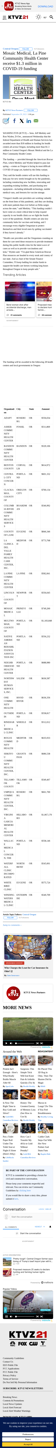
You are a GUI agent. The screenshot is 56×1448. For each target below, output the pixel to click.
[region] (28, 1246)
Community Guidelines (13, 1358)
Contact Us (8, 1361)
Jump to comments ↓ (12, 925)
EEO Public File (10, 1365)
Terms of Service (10, 1379)
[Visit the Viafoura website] (47, 1282)
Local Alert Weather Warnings (16, 1411)
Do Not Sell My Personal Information (20, 1382)
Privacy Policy (9, 1375)
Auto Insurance (13, 975)
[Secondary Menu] (6, 17)
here (16, 1199)
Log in (41, 1209)
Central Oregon (29, 914)
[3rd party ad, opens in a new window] (28, 959)
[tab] (11, 1226)
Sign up (48, 1209)
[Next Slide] (51, 298)
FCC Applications (11, 1368)
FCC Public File (10, 1372)
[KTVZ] (20, 17)
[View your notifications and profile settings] (50, 1227)
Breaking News (10, 1397)
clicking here (25, 1190)
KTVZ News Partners (14, 110)
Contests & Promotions (13, 1400)
